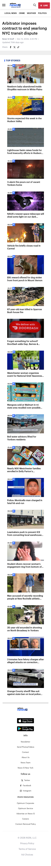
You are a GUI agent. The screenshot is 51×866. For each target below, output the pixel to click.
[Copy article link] (18, 47)
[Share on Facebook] (11, 47)
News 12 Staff (8, 39)
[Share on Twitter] (14, 47)
